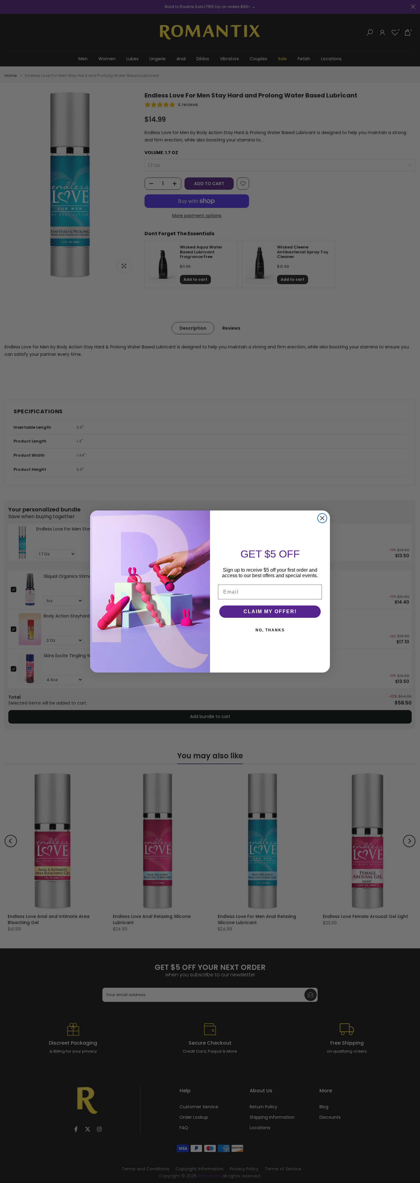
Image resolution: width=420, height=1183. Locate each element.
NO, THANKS (270, 630)
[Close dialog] (322, 518)
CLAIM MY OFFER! (270, 611)
